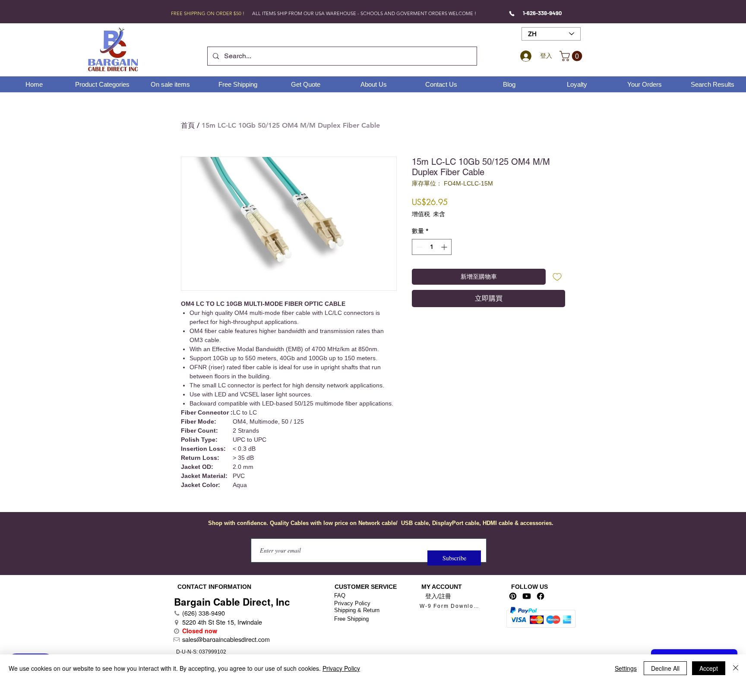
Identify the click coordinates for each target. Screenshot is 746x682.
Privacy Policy (352, 603)
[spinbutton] (431, 247)
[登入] (524, 56)
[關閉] (735, 668)
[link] (572, 56)
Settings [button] (626, 668)
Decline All (665, 668)
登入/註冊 (438, 596)
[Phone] (511, 13)
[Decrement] (418, 247)
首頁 (188, 125)
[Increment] (444, 247)
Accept (708, 668)
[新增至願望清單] (557, 277)
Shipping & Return (356, 610)
